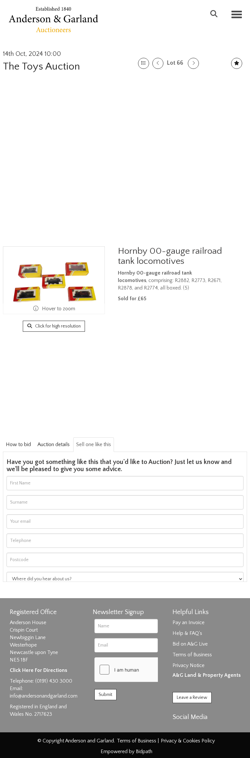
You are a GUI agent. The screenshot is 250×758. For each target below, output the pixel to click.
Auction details (53, 444)
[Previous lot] (157, 63)
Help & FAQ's (187, 633)
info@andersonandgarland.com (43, 696)
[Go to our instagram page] (206, 728)
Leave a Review (192, 697)
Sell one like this (93, 444)
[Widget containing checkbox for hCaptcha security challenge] (143, 669)
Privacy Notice (188, 665)
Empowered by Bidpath (126, 751)
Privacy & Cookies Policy (188, 741)
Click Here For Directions (38, 670)
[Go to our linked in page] (192, 728)
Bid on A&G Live (190, 644)
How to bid (18, 444)
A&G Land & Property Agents (207, 675)
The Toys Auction (41, 66)
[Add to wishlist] (236, 63)
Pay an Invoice (188, 622)
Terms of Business (192, 655)
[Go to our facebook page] (179, 728)
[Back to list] (143, 63)
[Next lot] (193, 63)
